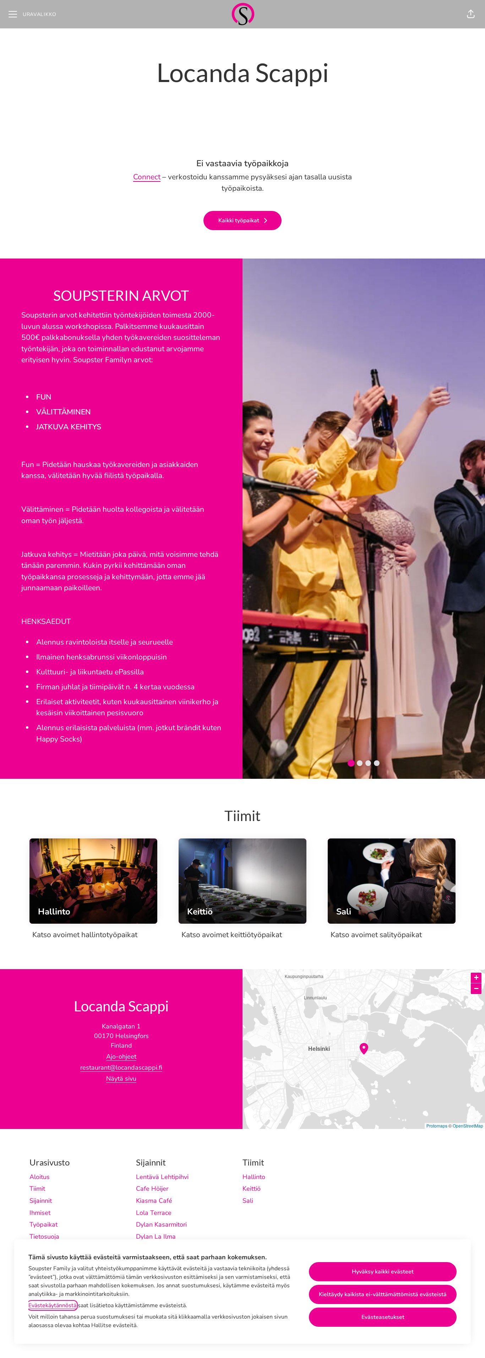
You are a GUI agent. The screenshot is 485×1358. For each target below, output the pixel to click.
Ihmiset (39, 1212)
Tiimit (37, 1188)
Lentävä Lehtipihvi (162, 1177)
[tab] (351, 763)
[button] (471, 14)
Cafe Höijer (152, 1188)
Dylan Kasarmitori (161, 1224)
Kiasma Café (154, 1200)
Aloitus (39, 1177)
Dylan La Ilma (156, 1236)
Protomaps (436, 1126)
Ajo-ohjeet (121, 1056)
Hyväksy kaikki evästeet (383, 1272)
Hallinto (254, 1177)
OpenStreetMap (468, 1126)
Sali (248, 1200)
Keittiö (252, 1188)
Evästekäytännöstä (52, 1305)
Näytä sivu (121, 1078)
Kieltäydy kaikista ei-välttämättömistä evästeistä (383, 1294)
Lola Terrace (153, 1212)
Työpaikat (43, 1224)
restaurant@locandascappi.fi (121, 1067)
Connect (146, 177)
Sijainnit (40, 1200)
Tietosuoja (44, 1236)
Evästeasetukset (382, 1317)
